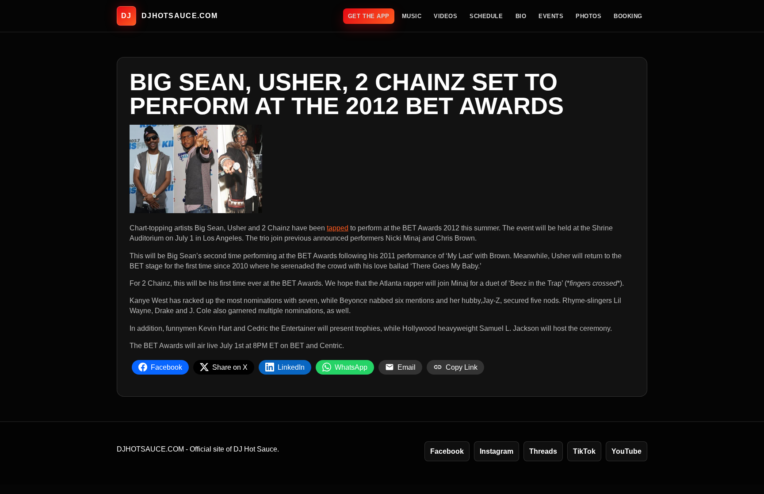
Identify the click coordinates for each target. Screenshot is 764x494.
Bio (521, 16)
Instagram (496, 451)
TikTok (584, 451)
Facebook (447, 451)
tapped (337, 228)
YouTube (626, 451)
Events (551, 16)
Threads (543, 451)
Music (412, 16)
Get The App (369, 16)
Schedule (486, 16)
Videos (445, 16)
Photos (588, 16)
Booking (628, 16)
